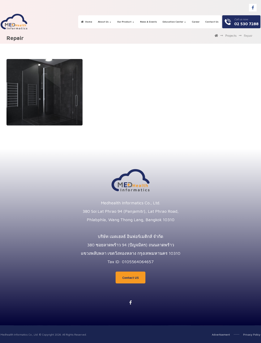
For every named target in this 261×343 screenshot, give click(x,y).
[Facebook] (253, 7)
